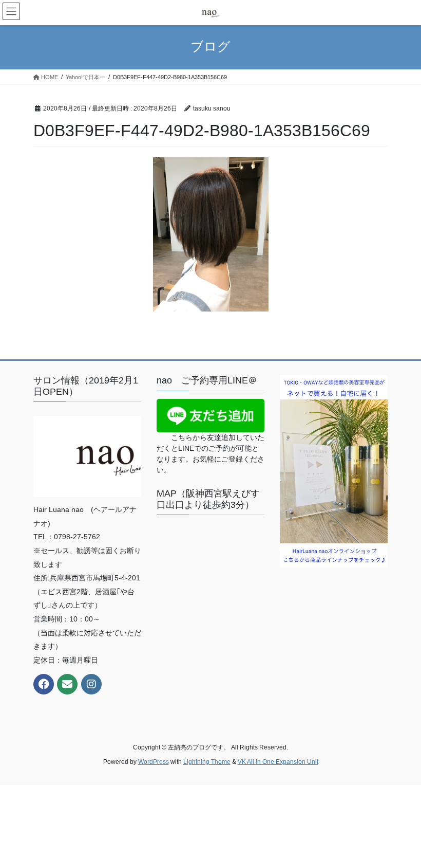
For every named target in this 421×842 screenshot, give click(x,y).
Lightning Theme (207, 761)
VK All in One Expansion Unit (278, 761)
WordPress (153, 761)
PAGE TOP (401, 807)
